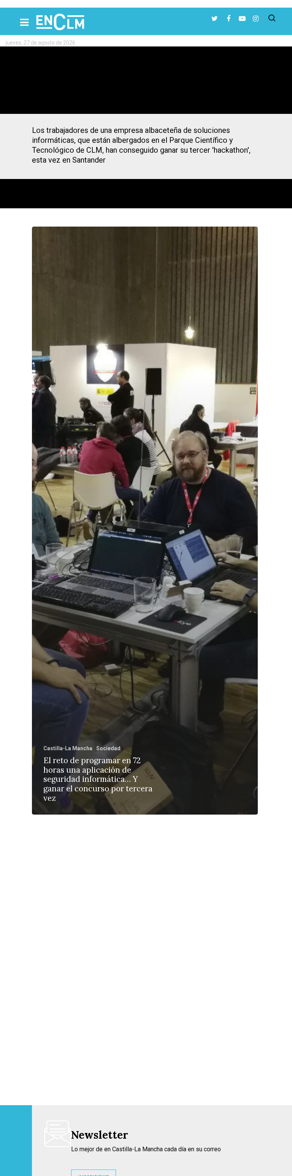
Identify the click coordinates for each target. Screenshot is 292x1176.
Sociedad (108, 748)
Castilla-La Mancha (67, 748)
